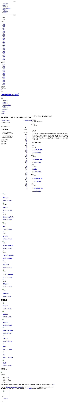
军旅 (4, 76)
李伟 (7, 377)
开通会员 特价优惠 (5, 120)
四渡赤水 (5, 314)
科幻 (4, 36)
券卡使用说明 (14, 387)
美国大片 (5, 6)
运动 (4, 41)
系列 (4, 55)
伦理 (4, 59)
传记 (4, 49)
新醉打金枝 (6, 284)
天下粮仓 (5, 236)
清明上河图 (6, 264)
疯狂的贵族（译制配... (8, 330)
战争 (4, 34)
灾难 (4, 51)
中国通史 (34, 169)
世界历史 (5, 207)
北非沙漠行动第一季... (8, 245)
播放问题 (20, 387)
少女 (4, 354)
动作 (4, 24)
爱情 (4, 26)
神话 (4, 42)
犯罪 (4, 77)
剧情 (4, 52)
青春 (4, 32)
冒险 (4, 28)
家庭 (4, 38)
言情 (4, 67)
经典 (4, 53)
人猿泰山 (5, 322)
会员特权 (5, 12)
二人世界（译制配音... (37, 149)
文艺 (4, 29)
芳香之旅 (5, 338)
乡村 (4, 45)
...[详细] (53, 384)
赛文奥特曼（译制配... (8, 217)
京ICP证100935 (28, 388)
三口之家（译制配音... (8, 255)
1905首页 (5, 3)
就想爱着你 (6, 293)
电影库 (4, 9)
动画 (4, 46)
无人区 (4, 363)
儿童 (4, 48)
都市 (4, 66)
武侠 (4, 44)
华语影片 (5, 5)
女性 (4, 35)
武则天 (4, 346)
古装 (4, 64)
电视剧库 (5, 11)
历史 (4, 58)
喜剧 (4, 25)
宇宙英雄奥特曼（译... (37, 188)
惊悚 (4, 31)
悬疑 (4, 56)
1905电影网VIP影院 (10, 94)
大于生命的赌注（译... (8, 274)
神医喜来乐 (6, 197)
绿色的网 (5, 305)
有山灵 (4, 226)
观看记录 (3, 87)
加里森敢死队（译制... (37, 159)
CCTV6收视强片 (7, 8)
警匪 (4, 39)
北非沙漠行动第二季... (37, 178)
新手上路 (8, 387)
